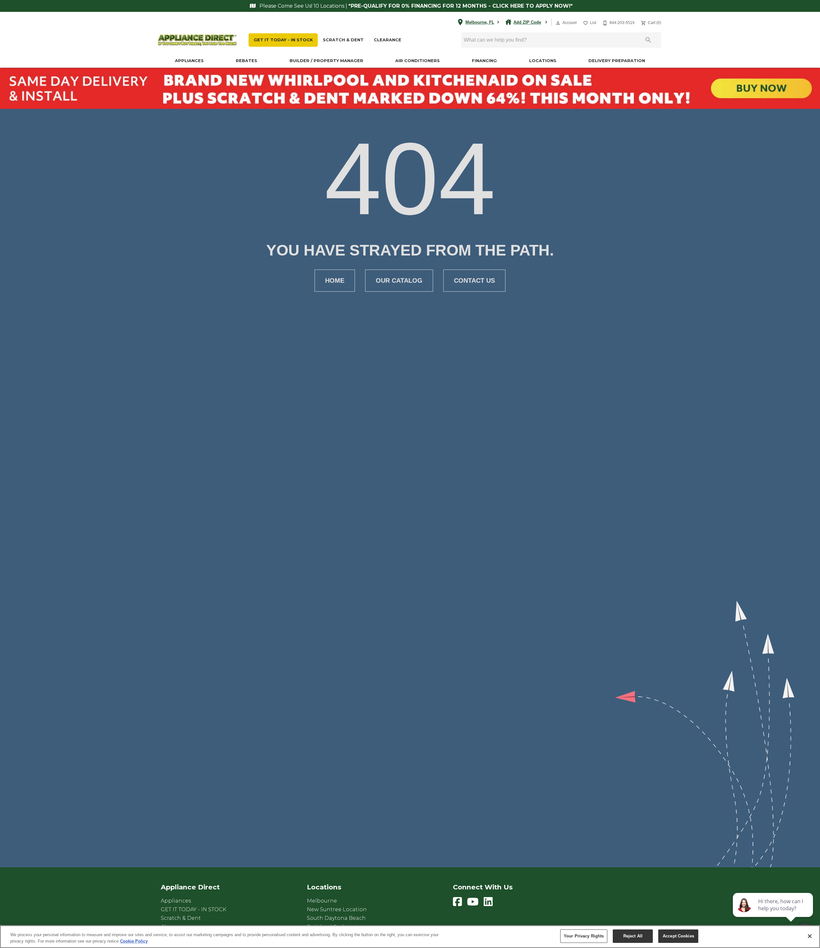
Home (334, 280)
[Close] (810, 936)
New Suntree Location (337, 909)
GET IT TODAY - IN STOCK (283, 39)
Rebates (246, 60)
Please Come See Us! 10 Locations (302, 6)
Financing (484, 60)
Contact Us (474, 280)
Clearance (387, 39)
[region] (410, 936)
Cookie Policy (134, 941)
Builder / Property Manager (326, 60)
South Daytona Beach (336, 918)
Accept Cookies (678, 936)
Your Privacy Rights (584, 936)
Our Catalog (399, 280)
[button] (558, 23)
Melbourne (322, 901)
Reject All (633, 936)
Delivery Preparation (616, 60)
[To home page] (197, 40)
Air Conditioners (417, 60)
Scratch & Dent (343, 39)
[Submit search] (648, 40)
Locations (542, 60)
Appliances (189, 60)
